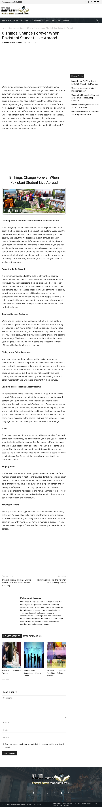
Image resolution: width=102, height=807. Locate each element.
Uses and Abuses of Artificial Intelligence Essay (83, 89)
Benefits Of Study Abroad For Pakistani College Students (56, 673)
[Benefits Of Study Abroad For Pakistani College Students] (56, 655)
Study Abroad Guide (16, 28)
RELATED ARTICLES (11, 636)
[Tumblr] (61, 793)
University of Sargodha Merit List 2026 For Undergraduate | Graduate (85, 98)
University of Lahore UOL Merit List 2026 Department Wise (85, 113)
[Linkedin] (47, 793)
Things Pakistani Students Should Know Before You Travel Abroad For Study (16, 583)
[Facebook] (85, 2)
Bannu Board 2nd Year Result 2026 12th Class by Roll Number (84, 82)
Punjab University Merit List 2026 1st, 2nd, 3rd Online (85, 106)
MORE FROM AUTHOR (32, 636)
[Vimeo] (94, 2)
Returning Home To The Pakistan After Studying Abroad (51, 581)
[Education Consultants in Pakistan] (11, 655)
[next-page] (7, 681)
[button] (97, 20)
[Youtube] (98, 2)
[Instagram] (88, 2)
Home (4, 28)
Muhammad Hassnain (13, 42)
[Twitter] (91, 2)
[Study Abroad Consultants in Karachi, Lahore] (34, 655)
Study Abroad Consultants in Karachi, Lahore (33, 673)
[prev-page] (3, 681)
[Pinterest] (54, 793)
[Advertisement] (34, 64)
